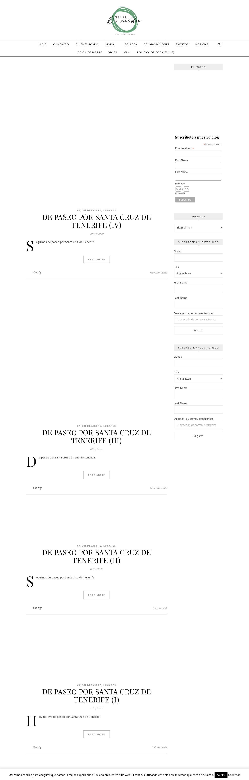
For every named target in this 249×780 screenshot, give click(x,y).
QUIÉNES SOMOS (87, 44)
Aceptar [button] (221, 775)
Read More (96, 259)
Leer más (234, 775)
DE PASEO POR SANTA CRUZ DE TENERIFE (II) (96, 556)
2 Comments (159, 747)
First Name (181, 160)
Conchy (37, 272)
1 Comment (160, 608)
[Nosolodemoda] (124, 20)
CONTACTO (61, 44)
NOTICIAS (202, 44)
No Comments (158, 272)
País (176, 266)
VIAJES (112, 52)
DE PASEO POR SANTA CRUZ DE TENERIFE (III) (96, 436)
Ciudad (178, 251)
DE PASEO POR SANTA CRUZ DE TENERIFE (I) (96, 695)
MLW (127, 52)
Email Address (184, 148)
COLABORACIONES (156, 44)
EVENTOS (182, 44)
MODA (109, 44)
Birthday (180, 183)
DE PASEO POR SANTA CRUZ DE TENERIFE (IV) (96, 221)
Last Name (181, 171)
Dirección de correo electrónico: (193, 313)
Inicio (42, 44)
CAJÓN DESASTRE (90, 52)
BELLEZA (131, 44)
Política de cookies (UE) (155, 52)
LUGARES (109, 210)
